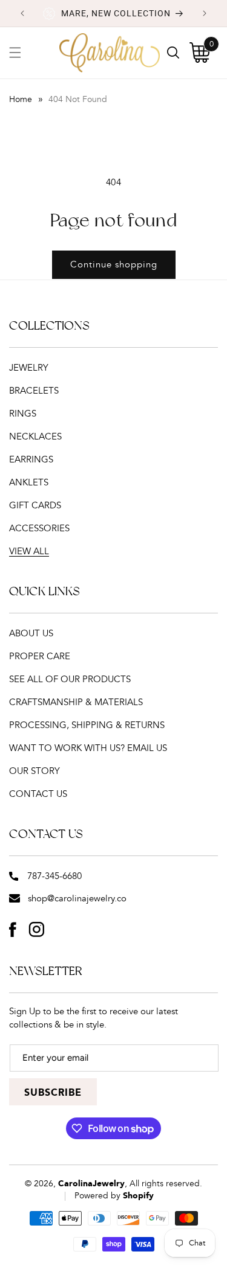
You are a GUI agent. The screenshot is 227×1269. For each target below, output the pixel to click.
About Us (31, 634)
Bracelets (34, 391)
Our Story (34, 771)
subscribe (53, 1093)
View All (29, 551)
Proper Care (39, 656)
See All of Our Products (70, 679)
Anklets (28, 483)
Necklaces (35, 437)
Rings (22, 414)
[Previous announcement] (22, 13)
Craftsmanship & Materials (76, 702)
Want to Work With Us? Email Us (88, 748)
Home (20, 99)
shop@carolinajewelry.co (77, 899)
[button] (15, 52)
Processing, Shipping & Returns (87, 725)
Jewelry (28, 368)
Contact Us (38, 794)
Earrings (31, 460)
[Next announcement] (204, 13)
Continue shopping (113, 265)
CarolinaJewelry (91, 1184)
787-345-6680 (54, 876)
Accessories (39, 528)
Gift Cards (35, 506)
